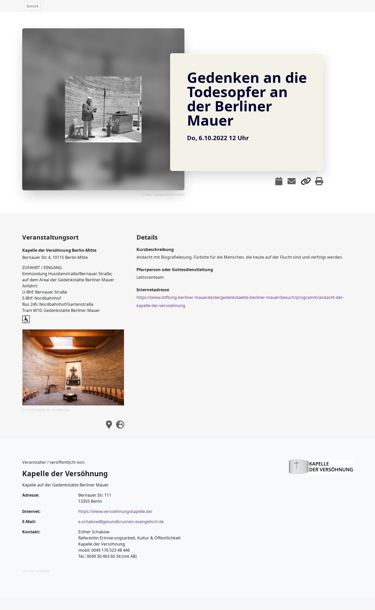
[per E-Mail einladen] (292, 181)
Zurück (32, 6)
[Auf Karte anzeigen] (109, 424)
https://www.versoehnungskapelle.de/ (115, 511)
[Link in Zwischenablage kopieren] (306, 181)
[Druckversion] (319, 181)
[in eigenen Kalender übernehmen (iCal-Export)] (278, 181)
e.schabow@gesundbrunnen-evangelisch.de (121, 521)
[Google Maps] (120, 424)
